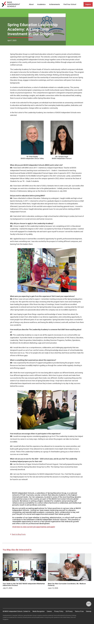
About (31, 4)
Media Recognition (38, 611)
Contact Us (26, 611)
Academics (41, 4)
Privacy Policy (58, 611)
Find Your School (70, 4)
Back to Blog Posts (19, 534)
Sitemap (88, 611)
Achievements (54, 4)
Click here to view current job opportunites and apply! (33, 527)
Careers (49, 611)
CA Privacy (69, 611)
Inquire (88, 4)
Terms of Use (79, 611)
